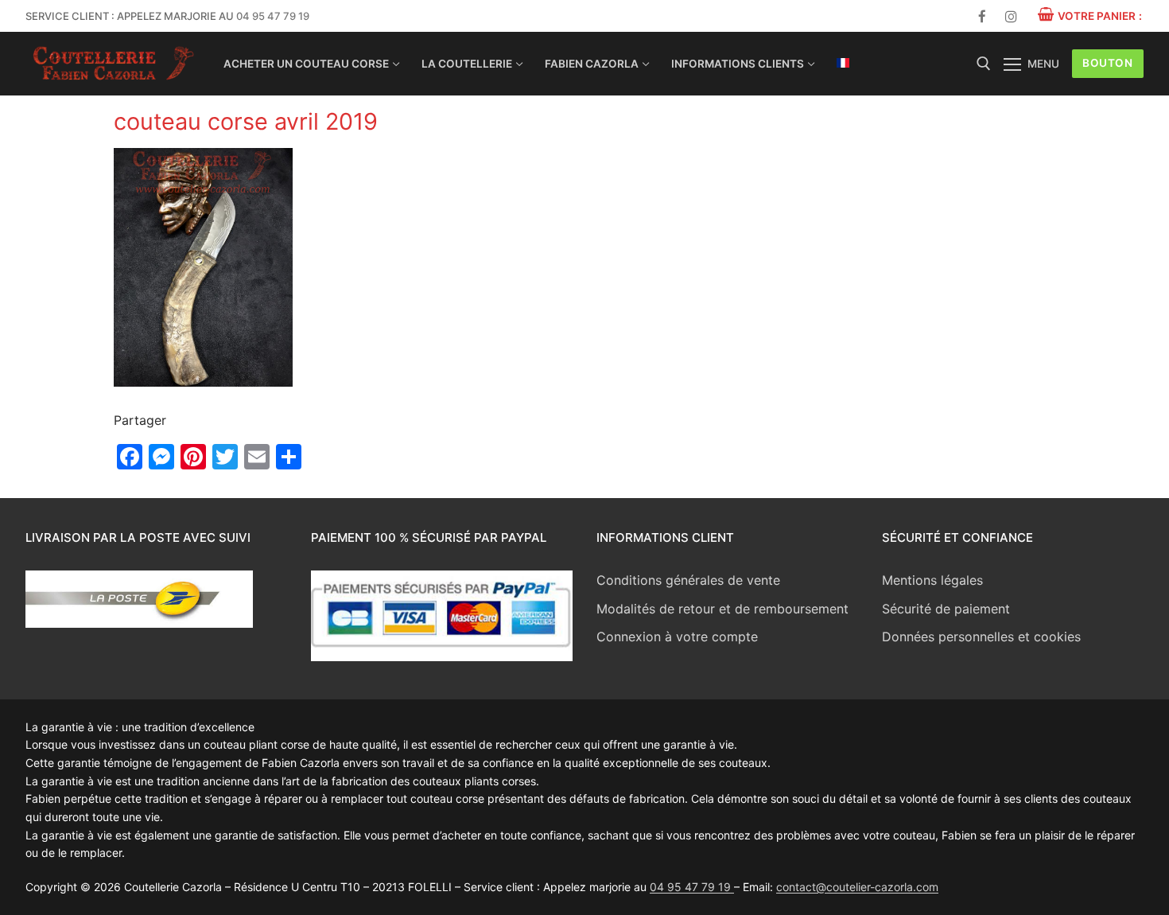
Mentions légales (932, 580)
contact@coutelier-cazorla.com (857, 887)
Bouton (1107, 62)
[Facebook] (982, 16)
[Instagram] (1011, 16)
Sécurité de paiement (946, 609)
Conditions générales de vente (688, 580)
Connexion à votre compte (677, 636)
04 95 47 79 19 (272, 16)
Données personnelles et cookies (981, 636)
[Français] (843, 63)
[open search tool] (984, 63)
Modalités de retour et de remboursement (722, 609)
